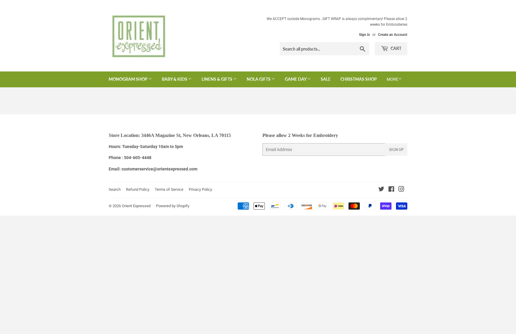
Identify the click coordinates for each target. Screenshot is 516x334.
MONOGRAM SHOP (128, 79)
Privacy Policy (200, 189)
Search (115, 189)
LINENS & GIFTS (217, 79)
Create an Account (392, 35)
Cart (395, 48)
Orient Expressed (136, 206)
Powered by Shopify (172, 206)
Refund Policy (137, 189)
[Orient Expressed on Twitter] (381, 189)
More (392, 79)
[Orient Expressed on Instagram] (401, 189)
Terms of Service (169, 189)
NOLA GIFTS (259, 79)
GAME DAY (296, 79)
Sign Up (396, 149)
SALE (326, 79)
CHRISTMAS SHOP (358, 79)
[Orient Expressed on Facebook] (391, 189)
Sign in (364, 35)
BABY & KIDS (175, 79)
